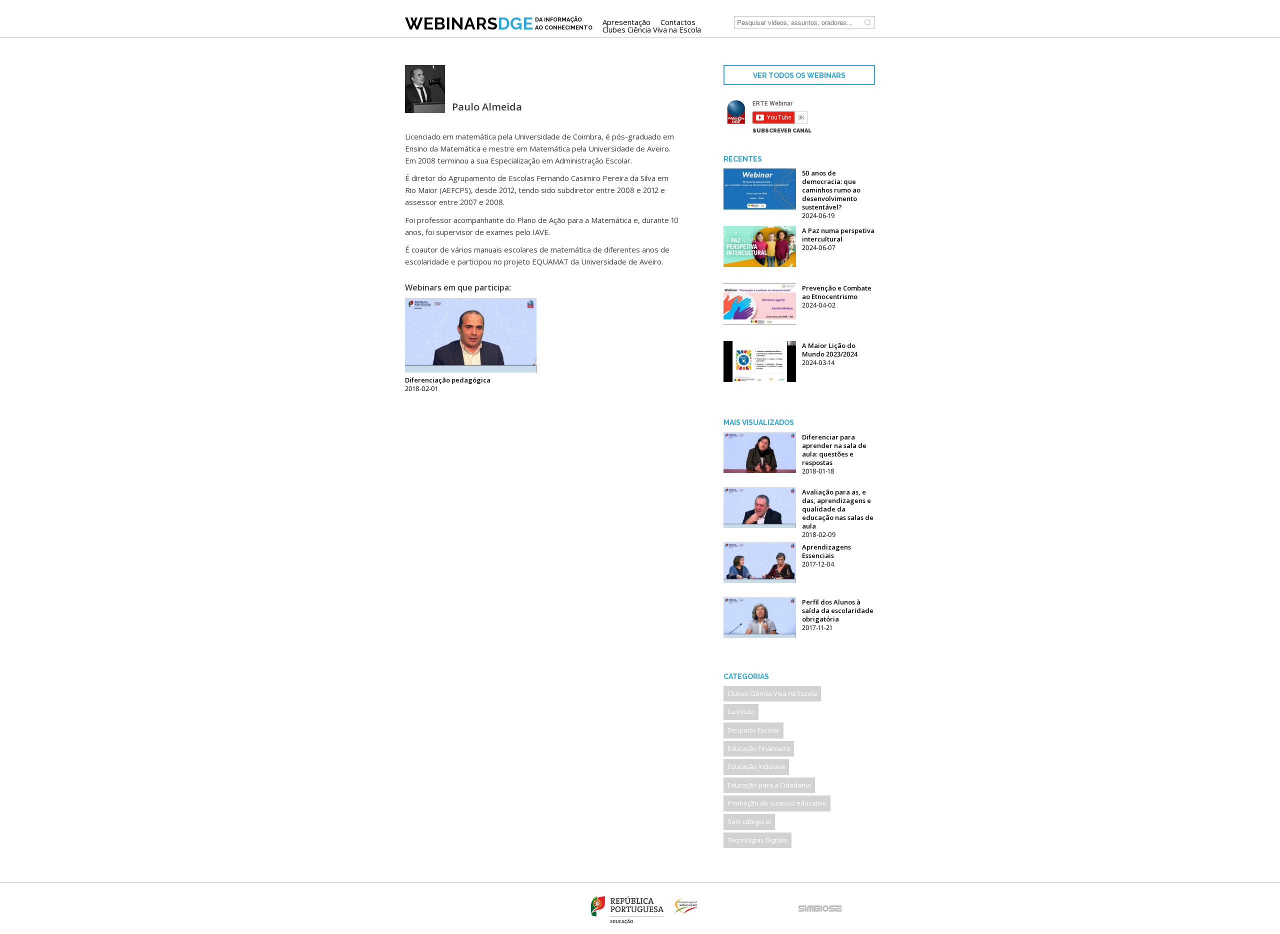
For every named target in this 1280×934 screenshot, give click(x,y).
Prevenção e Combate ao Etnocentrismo (837, 292)
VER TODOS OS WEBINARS (799, 76)
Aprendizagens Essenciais (826, 551)
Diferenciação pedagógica (447, 380)
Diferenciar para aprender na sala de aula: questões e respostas (834, 449)
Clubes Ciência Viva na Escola (651, 30)
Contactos (678, 22)
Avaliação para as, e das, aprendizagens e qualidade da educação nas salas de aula (838, 509)
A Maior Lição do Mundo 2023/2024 (830, 349)
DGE (498, 24)
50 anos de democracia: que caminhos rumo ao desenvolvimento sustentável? (831, 190)
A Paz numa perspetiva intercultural (838, 235)
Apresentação (626, 22)
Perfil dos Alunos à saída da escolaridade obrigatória (838, 611)
